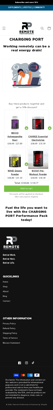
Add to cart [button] (26, 189)
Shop (5, 287)
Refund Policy (9, 328)
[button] (42, 28)
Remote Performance (21, 404)
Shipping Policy (10, 333)
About (5, 291)
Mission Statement (11, 343)
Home (5, 282)
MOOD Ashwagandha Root (14, 136)
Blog (5, 296)
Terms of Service (10, 338)
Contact (6, 301)
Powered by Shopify (39, 404)
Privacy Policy (9, 324)
